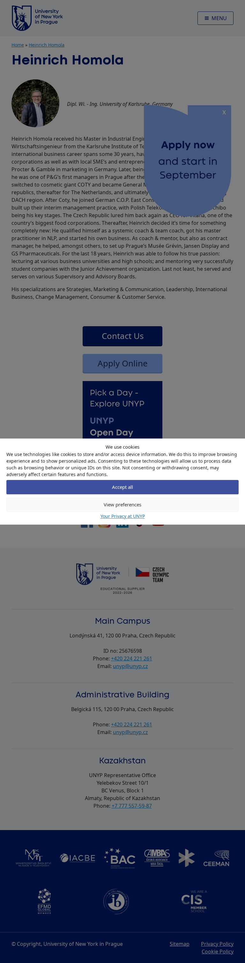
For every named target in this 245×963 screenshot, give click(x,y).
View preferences (122, 504)
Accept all (122, 487)
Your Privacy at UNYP (122, 516)
